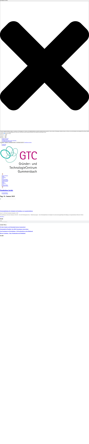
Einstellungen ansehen (12, 142)
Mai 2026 (2, 238)
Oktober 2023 (3, 253)
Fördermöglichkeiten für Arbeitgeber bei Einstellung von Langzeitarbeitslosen (16, 211)
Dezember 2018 (3, 281)
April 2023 (3, 258)
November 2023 (4, 252)
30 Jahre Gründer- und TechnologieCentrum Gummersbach (12, 227)
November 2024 (4, 246)
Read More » (2, 216)
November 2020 (4, 267)
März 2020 (3, 271)
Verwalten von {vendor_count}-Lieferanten (9, 140)
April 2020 (3, 270)
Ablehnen (6, 142)
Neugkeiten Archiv (6, 190)
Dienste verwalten (5, 139)
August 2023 (3, 255)
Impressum (4, 145)
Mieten (3, 176)
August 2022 (3, 260)
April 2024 (3, 250)
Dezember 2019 (3, 273)
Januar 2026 (3, 241)
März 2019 (3, 279)
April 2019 (3, 278)
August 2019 (3, 275)
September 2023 (4, 254)
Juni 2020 (2, 268)
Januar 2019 (3, 280)
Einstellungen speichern (20, 142)
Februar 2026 (3, 240)
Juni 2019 (2, 276)
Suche (1, 220)
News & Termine (5, 179)
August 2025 (3, 242)
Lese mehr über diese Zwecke (7, 141)
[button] (44, 66)
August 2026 (3, 237)
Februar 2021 (3, 266)
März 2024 (3, 251)
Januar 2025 (3, 245)
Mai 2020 (2, 269)
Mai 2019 (2, 277)
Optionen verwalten (5, 138)
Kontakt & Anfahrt (5, 180)
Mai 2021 (2, 264)
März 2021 (3, 265)
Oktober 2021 (3, 262)
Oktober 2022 (3, 259)
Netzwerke (4, 177)
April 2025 (3, 244)
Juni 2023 (2, 257)
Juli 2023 (2, 256)
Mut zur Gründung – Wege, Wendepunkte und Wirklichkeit (12, 233)
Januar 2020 (3, 272)
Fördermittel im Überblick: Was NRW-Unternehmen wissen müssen (14, 229)
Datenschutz (4, 144)
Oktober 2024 (3, 247)
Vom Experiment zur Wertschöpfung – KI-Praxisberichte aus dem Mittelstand (16, 231)
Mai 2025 (2, 243)
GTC (3, 178)
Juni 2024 (2, 249)
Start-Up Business (5, 175)
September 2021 (4, 263)
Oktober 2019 (3, 274)
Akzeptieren (2, 142)
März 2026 (3, 239)
